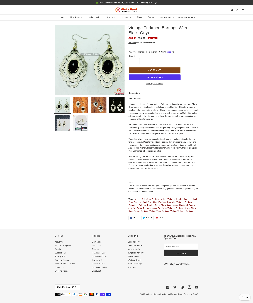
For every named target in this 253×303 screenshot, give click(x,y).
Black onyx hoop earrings (154, 202)
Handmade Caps (99, 256)
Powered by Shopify (191, 294)
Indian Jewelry (134, 249)
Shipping (132, 42)
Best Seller (96, 242)
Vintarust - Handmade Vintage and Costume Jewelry (164, 294)
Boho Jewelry (134, 242)
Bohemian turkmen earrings (179, 202)
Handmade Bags (99, 253)
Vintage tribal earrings (159, 211)
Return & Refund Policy (65, 263)
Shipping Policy (61, 271)
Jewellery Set (98, 260)
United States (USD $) (66, 287)
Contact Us (59, 267)
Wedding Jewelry (135, 260)
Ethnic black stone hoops (166, 205)
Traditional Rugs (135, 263)
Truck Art (132, 267)
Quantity (132, 56)
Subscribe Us (60, 253)
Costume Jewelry (135, 245)
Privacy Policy (61, 256)
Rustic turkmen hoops (147, 208)
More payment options (154, 84)
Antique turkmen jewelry (171, 199)
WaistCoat (96, 271)
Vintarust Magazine (63, 245)
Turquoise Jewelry (135, 253)
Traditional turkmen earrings (170, 208)
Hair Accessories (99, 267)
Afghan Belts (133, 256)
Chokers (95, 249)
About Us (59, 242)
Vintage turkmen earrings (181, 211)
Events (58, 249)
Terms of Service (62, 260)
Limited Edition (98, 263)
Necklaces (96, 245)
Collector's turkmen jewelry (141, 205)
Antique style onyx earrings (147, 199)
